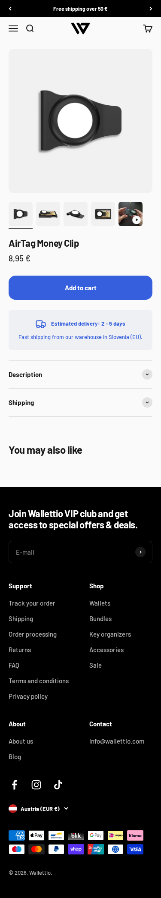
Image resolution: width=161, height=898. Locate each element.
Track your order (32, 603)
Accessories (106, 649)
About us (21, 741)
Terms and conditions (39, 680)
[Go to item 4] (103, 215)
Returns (20, 649)
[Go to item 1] (21, 215)
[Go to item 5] (130, 215)
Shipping (21, 618)
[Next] (150, 8)
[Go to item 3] (76, 215)
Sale (95, 665)
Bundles (100, 618)
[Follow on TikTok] (58, 785)
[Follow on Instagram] (36, 785)
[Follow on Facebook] (14, 785)
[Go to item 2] (48, 215)
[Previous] (10, 8)
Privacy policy (28, 696)
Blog (15, 756)
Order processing (33, 634)
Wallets (99, 603)
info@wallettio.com (116, 741)
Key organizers (110, 634)
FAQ (14, 665)
